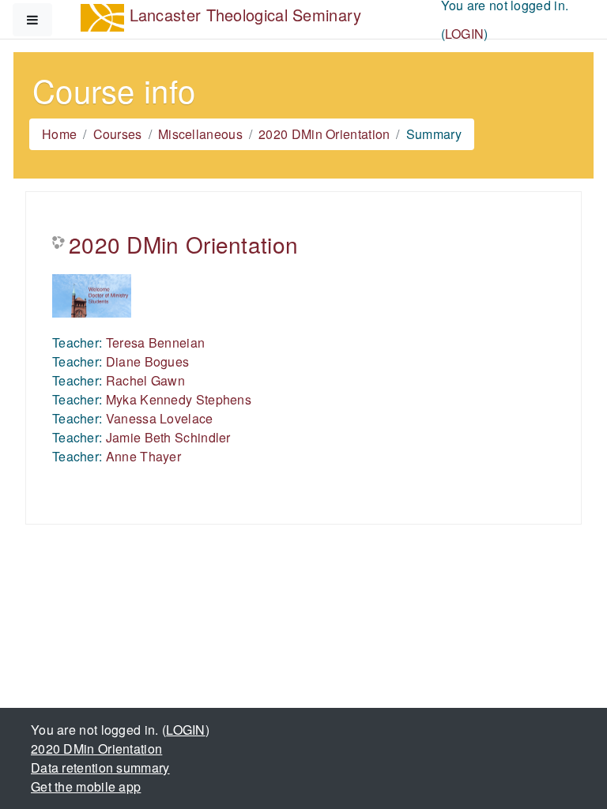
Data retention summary (100, 767)
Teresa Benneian (155, 342)
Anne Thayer (143, 456)
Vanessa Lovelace (159, 418)
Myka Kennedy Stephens (178, 399)
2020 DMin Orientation (324, 134)
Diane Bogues (148, 361)
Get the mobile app (86, 786)
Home (59, 134)
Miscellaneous (200, 134)
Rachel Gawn (145, 380)
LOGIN (464, 33)
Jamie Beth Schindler (168, 437)
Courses (117, 134)
